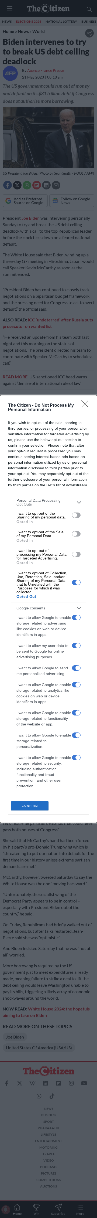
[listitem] (48, 502)
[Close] (86, 406)
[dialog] (48, 609)
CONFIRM (30, 805)
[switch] (76, 515)
